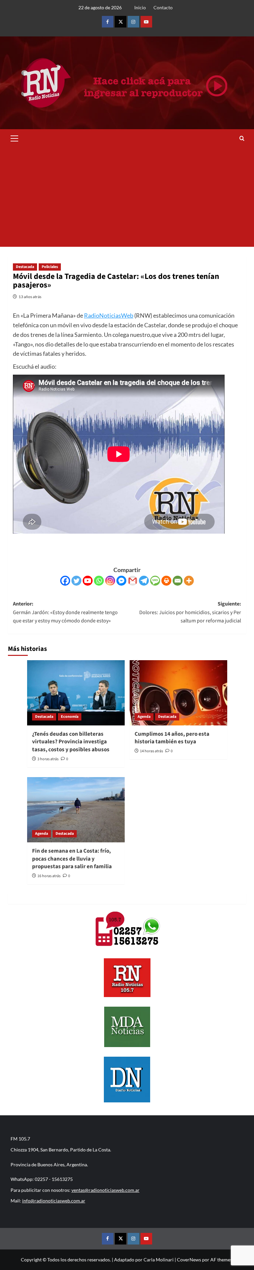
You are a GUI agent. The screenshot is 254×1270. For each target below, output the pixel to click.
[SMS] (155, 581)
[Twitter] (76, 581)
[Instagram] (110, 581)
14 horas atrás (151, 751)
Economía (69, 716)
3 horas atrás (48, 759)
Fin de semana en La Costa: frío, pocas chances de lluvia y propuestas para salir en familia (72, 859)
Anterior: (65, 612)
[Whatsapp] (99, 581)
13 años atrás (30, 296)
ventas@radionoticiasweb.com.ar (105, 1190)
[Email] (178, 581)
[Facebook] (65, 581)
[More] (189, 581)
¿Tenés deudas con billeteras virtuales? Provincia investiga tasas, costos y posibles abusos (70, 742)
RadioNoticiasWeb (108, 315)
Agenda (144, 716)
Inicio (140, 7)
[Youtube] (88, 581)
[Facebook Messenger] (121, 581)
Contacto (163, 7)
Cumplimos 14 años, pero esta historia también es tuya (172, 738)
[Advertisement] (127, 197)
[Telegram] (144, 581)
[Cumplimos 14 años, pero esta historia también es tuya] (178, 692)
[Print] (166, 581)
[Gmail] (133, 581)
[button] (14, 137)
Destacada (25, 267)
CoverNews (189, 1259)
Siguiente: (190, 612)
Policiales (50, 267)
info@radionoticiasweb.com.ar (53, 1200)
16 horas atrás (49, 876)
